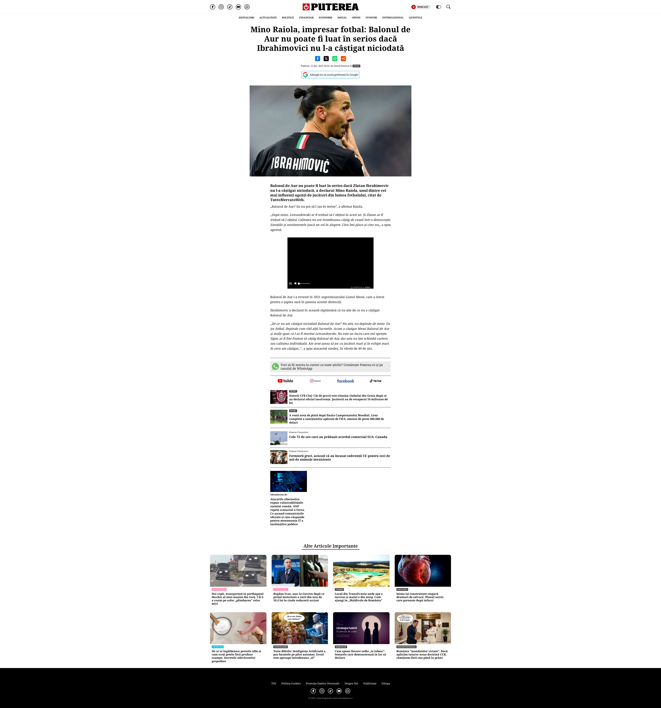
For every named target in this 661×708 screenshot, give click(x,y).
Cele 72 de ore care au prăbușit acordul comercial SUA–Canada (338, 437)
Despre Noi (351, 683)
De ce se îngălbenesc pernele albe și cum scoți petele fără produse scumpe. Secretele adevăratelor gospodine (236, 656)
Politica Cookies (291, 683)
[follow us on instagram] (315, 381)
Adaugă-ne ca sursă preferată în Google (334, 74)
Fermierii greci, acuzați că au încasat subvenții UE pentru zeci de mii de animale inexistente (339, 457)
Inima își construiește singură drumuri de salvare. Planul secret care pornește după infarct (419, 597)
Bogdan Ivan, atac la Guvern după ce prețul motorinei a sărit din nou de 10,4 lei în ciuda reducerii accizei (298, 597)
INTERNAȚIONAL (393, 17)
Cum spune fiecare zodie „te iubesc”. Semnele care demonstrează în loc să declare (360, 655)
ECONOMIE (325, 17)
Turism (339, 589)
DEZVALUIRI (246, 17)
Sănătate (402, 589)
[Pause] (290, 284)
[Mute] (295, 284)
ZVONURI (371, 17)
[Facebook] (212, 6)
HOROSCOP (341, 646)
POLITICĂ (288, 17)
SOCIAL (342, 17)
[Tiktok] (229, 6)
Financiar (306, 17)
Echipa (386, 683)
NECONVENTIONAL (406, 646)
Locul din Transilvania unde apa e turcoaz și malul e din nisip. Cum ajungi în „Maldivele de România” (359, 597)
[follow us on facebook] (345, 381)
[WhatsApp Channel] (247, 6)
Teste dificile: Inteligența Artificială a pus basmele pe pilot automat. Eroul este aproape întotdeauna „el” (299, 655)
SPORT (356, 66)
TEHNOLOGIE (280, 646)
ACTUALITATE (268, 17)
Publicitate (369, 683)
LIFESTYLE (415, 17)
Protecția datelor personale (322, 683)
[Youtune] (238, 6)
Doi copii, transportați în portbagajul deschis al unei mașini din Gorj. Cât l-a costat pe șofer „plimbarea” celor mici (238, 598)
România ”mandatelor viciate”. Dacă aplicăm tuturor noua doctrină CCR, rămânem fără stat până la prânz (422, 655)
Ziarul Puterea (341, 65)
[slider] (304, 284)
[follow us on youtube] (285, 381)
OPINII (356, 17)
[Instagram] (221, 6)
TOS (273, 683)
